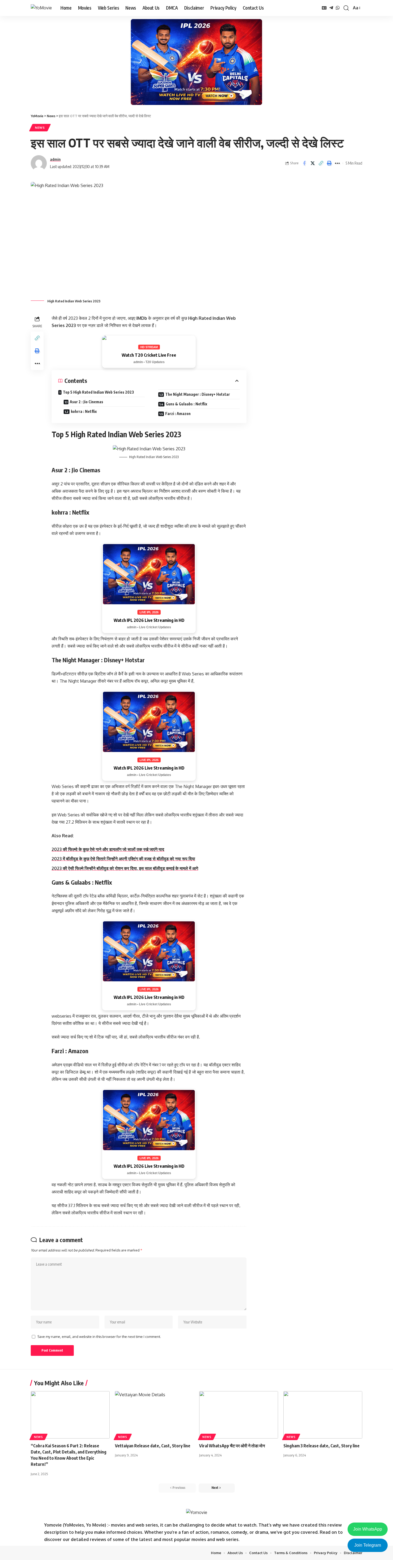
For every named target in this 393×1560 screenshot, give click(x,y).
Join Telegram (367, 1545)
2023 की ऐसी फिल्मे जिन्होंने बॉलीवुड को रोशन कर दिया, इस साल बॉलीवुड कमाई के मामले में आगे (125, 868)
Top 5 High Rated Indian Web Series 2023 (98, 392)
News (40, 127)
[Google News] (324, 8)
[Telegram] (331, 8)
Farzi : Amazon (178, 413)
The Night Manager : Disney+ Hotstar (197, 394)
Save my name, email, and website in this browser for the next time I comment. (99, 1336)
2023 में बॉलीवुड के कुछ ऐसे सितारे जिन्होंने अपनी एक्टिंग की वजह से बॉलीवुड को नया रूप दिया (123, 858)
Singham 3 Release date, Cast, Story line (321, 1445)
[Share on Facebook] (304, 163)
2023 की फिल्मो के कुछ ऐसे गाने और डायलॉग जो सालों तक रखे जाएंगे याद (108, 849)
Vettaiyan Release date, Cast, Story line (152, 1445)
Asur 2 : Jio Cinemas (86, 401)
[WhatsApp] (337, 8)
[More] (337, 163)
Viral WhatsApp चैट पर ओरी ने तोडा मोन (232, 1445)
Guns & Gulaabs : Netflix (186, 404)
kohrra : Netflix (84, 411)
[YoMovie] (41, 8)
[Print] (329, 163)
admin (55, 159)
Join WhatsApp (367, 1529)
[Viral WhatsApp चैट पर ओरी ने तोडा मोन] (238, 1415)
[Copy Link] (321, 163)
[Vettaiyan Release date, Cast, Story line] (154, 1415)
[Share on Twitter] (312, 163)
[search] (346, 8)
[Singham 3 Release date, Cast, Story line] (322, 1415)
